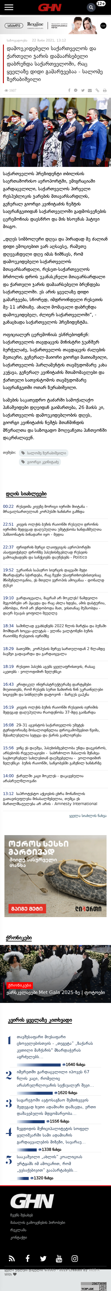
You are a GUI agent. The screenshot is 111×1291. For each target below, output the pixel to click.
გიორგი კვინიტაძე (42, 462)
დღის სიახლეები (26, 493)
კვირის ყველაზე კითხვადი (40, 1020)
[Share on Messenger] (76, 90)
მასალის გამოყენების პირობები (37, 1222)
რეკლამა (18, 1230)
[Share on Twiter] (83, 90)
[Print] (105, 90)
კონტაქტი (18, 1237)
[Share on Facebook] (69, 90)
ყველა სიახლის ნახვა (88, 815)
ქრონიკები (19, 937)
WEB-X (94, 1270)
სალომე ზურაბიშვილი (45, 453)
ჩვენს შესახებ (21, 1215)
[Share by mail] (89, 90)
